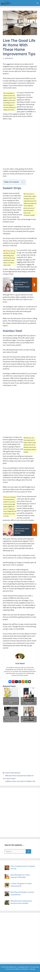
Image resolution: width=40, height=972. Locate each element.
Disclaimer (25, 969)
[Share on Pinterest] (13, 681)
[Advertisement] (20, 145)
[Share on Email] (29, 681)
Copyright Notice (23, 967)
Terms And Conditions (13, 969)
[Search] (28, 851)
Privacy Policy (34, 967)
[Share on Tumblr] (19, 681)
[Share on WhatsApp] (26, 681)
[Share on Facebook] (10, 681)
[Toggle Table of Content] (22, 182)
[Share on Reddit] (23, 681)
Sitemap (32, 969)
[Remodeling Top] (6, 3)
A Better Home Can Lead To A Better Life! (20, 781)
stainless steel (22, 109)
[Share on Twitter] (16, 681)
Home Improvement (12, 773)
